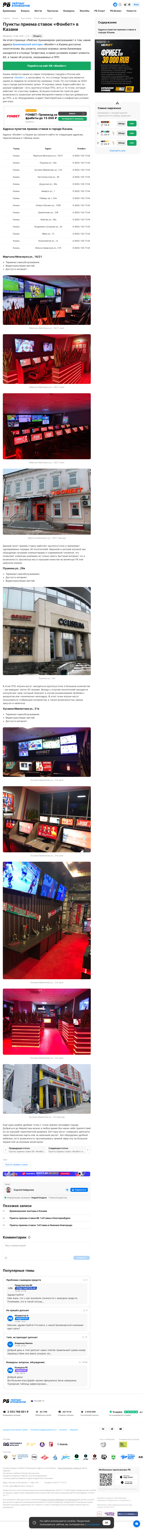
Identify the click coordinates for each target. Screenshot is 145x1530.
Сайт (132, 123)
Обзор (121, 123)
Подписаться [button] (80, 1190)
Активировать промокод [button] (72, 119)
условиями (93, 1524)
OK (106, 1522)
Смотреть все (117, 150)
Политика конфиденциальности (43, 1430)
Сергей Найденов (24, 1190)
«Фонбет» (19, 77)
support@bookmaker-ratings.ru (21, 1486)
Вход (136, 4)
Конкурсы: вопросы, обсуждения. (25, 1362)
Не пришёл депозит (17, 1310)
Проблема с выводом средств (23, 1280)
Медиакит (74, 1430)
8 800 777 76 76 (59, 1482)
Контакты (63, 1430)
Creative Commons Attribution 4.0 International (59, 1499)
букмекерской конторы (28, 44)
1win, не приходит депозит (22, 1337)
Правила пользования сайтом (15, 1430)
